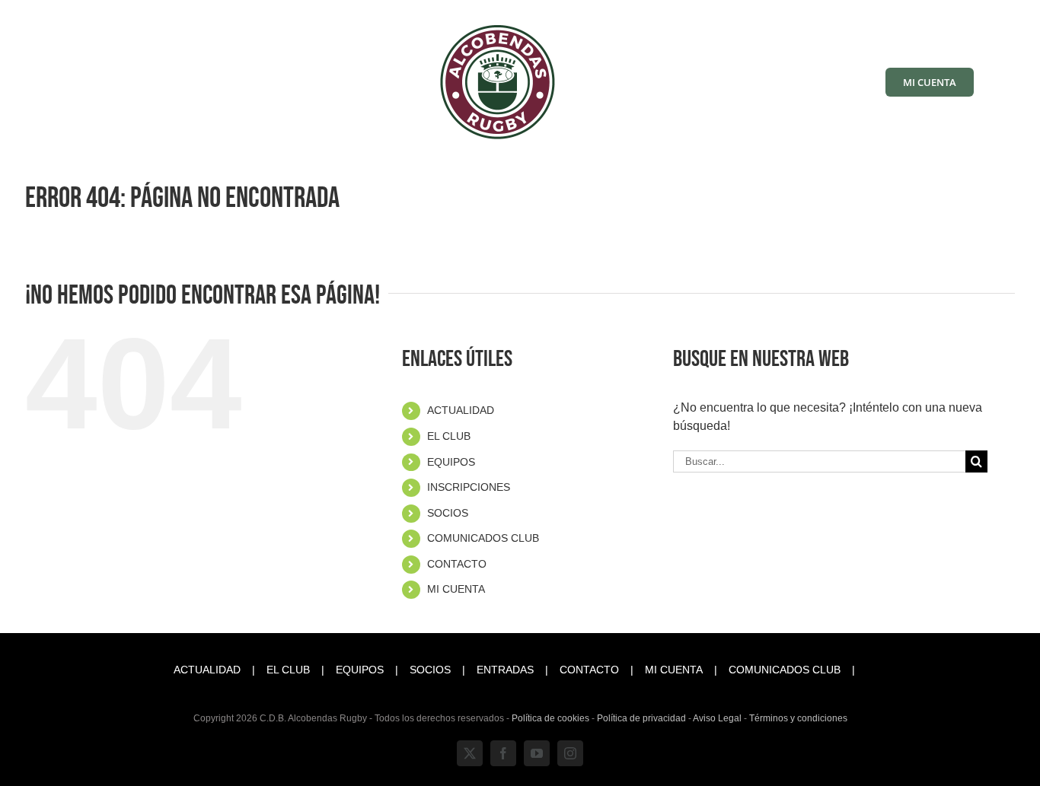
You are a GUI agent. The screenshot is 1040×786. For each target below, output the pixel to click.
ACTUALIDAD (460, 410)
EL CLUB (449, 436)
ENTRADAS (505, 669)
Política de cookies (550, 718)
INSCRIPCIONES (468, 487)
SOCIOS (447, 513)
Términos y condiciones (798, 718)
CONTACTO (457, 564)
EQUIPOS (451, 462)
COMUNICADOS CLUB (483, 538)
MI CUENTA (456, 589)
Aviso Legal (717, 718)
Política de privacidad (641, 718)
